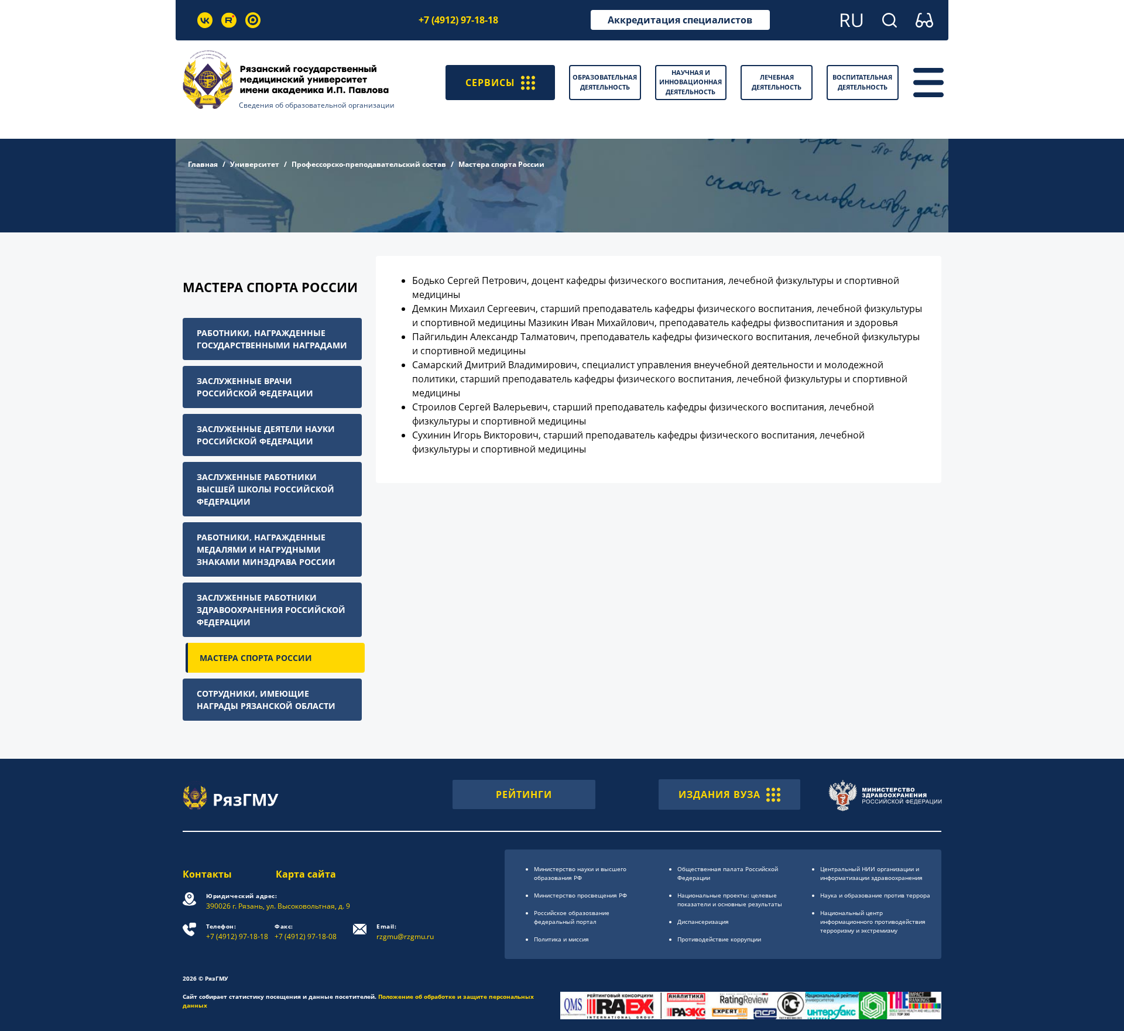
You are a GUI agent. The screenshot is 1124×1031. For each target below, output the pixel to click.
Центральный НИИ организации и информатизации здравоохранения (871, 873)
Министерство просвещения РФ (580, 895)
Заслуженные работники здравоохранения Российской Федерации (271, 610)
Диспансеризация (703, 921)
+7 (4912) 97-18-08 (306, 931)
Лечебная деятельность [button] (776, 82)
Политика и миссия (561, 939)
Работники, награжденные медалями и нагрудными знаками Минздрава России (266, 549)
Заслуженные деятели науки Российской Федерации (266, 435)
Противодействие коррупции (719, 939)
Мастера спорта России (256, 657)
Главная (203, 164)
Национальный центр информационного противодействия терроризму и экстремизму (873, 921)
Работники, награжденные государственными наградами (272, 339)
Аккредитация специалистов (680, 19)
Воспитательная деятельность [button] (862, 82)
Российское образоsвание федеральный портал (571, 917)
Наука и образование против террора (875, 895)
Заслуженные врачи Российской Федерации (255, 387)
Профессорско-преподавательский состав (369, 164)
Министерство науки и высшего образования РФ (580, 873)
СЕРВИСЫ (490, 82)
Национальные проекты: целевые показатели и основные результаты (729, 899)
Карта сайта (306, 874)
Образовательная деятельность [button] (605, 82)
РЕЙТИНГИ (524, 794)
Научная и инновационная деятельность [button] (690, 82)
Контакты (207, 874)
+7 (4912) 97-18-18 (458, 19)
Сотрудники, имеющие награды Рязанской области (266, 699)
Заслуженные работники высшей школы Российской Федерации (265, 489)
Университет (254, 164)
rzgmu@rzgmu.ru (405, 931)
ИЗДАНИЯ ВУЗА (719, 794)
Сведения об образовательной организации (317, 105)
